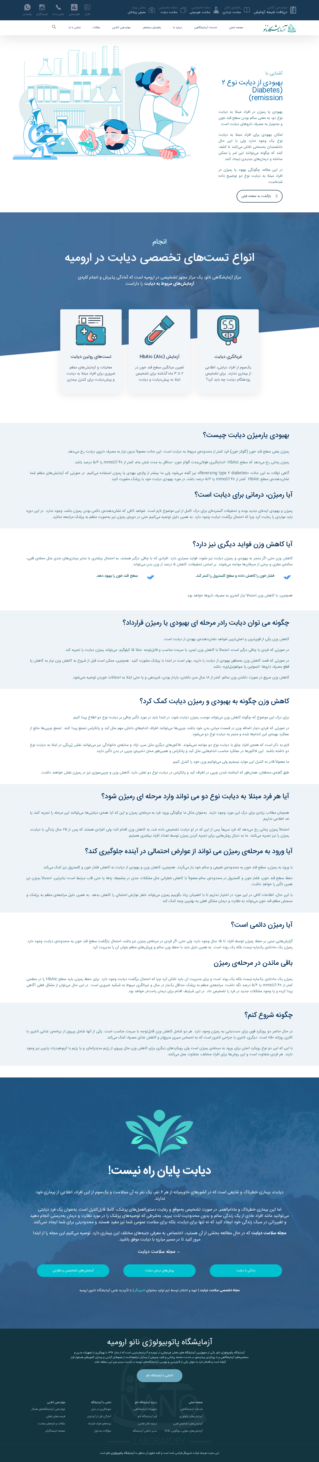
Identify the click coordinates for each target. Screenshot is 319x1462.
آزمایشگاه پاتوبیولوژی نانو (120, 1453)
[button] (54, 28)
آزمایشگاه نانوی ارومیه (94, 1290)
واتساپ (27, 14)
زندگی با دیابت (245, 1270)
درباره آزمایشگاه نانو (146, 1402)
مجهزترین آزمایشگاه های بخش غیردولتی (184, 1352)
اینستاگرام (42, 14)
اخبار (87, 14)
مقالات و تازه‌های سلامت (51, 1423)
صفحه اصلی (236, 27)
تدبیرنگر (187, 1453)
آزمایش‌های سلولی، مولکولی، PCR (184, 1431)
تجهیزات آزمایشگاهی (145, 1409)
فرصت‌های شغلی (55, 1416)
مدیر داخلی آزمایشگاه (145, 1431)
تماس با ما (58, 14)
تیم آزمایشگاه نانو (147, 1416)
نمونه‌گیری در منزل (101, 1409)
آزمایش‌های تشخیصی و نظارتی (73, 1270)
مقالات (96, 27)
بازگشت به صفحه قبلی (256, 196)
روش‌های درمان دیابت (159, 1270)
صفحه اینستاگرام (55, 1431)
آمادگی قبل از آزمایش (99, 1416)
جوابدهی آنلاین (121, 27)
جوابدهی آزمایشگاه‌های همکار (48, 1409)
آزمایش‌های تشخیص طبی (188, 1423)
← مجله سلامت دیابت (159, 1252)
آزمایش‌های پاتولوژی (191, 1416)
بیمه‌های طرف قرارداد (99, 1423)
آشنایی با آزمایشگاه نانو (159, 1375)
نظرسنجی (74, 14)
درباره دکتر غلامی (147, 1423)
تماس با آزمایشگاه (101, 1402)
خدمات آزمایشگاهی (205, 27)
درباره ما (177, 27)
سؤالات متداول (102, 1431)
